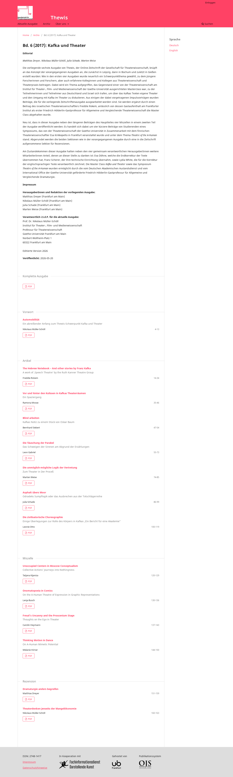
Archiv (46, 23)
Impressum (29, 762)
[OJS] (145, 767)
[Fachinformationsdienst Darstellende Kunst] (79, 767)
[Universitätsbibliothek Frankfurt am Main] (116, 767)
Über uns (61, 23)
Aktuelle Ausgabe (28, 23)
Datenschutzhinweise (35, 767)
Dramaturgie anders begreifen (40, 689)
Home (26, 35)
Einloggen (210, 2)
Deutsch (174, 45)
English (173, 50)
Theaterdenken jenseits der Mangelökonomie (49, 708)
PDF (29, 286)
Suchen (208, 23)
